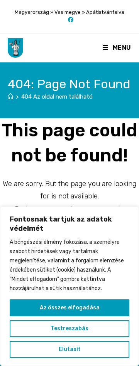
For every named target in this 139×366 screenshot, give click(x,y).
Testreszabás (69, 328)
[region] (69, 286)
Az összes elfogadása (70, 307)
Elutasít (70, 349)
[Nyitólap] (11, 96)
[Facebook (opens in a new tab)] (69, 20)
